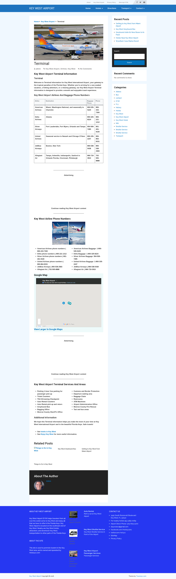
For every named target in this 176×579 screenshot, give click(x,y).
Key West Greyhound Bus (67, 449)
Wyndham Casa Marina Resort (127, 41)
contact (119, 98)
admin (38, 69)
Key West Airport (99, 2)
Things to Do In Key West (43, 464)
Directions (112, 8)
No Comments (86, 69)
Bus (117, 95)
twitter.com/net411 (118, 533)
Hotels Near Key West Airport (127, 38)
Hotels (98, 8)
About (88, 2)
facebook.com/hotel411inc (121, 530)
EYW (118, 101)
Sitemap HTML (123, 2)
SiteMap (114, 536)
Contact (139, 8)
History (118, 107)
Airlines (63, 69)
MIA (117, 123)
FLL (117, 104)
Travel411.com (141, 576)
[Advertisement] (68, 193)
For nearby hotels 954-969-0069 (123, 521)
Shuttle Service (121, 126)
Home (88, 8)
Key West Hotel (122, 120)
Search (116, 51)
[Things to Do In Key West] (45, 454)
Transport (125, 8)
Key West (71, 69)
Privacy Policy (111, 2)
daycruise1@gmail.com (119, 527)
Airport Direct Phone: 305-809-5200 (124, 524)
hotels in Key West (48, 432)
